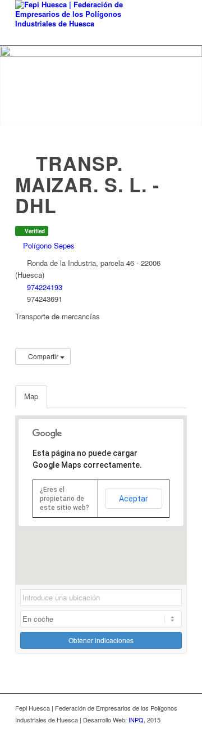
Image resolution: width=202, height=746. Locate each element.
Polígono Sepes (48, 245)
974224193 (44, 287)
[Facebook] (178, 732)
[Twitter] (161, 732)
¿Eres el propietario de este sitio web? (64, 499)
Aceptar (133, 498)
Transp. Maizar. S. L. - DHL (87, 184)
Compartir (43, 356)
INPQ (136, 719)
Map (31, 396)
